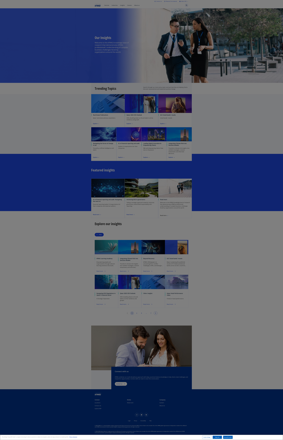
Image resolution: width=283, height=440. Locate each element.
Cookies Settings (206, 437)
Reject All (217, 437)
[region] (141, 437)
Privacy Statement (73, 436)
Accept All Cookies (228, 437)
